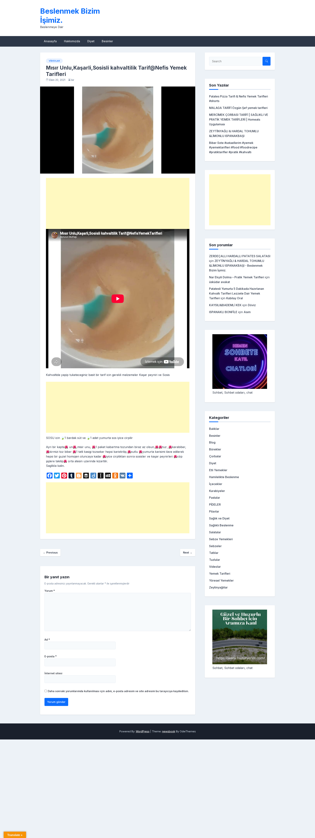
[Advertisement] (117, 203)
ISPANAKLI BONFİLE (223, 312)
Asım (247, 312)
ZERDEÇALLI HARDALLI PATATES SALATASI (239, 256)
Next (187, 552)
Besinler (107, 41)
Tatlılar (213, 553)
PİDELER (215, 504)
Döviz (252, 305)
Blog (212, 442)
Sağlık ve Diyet (219, 518)
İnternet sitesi (53, 673)
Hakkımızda (72, 41)
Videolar (54, 61)
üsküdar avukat (219, 282)
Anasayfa (50, 41)
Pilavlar (214, 511)
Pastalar (214, 497)
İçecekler (215, 484)
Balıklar (214, 429)
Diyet (90, 41)
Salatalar (215, 532)
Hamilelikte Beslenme (224, 477)
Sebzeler (215, 546)
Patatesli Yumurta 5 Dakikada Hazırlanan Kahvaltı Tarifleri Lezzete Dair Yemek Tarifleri (236, 293)
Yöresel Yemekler (221, 580)
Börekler (215, 449)
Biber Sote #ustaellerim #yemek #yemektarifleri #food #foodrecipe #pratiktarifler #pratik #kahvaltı (233, 147)
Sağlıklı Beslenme (221, 525)
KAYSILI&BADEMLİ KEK (225, 305)
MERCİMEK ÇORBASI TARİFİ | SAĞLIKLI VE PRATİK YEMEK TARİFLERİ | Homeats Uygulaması (238, 119)
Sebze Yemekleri (221, 539)
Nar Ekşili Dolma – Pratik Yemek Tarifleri (236, 277)
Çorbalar (215, 456)
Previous (50, 552)
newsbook (168, 731)
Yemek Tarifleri (219, 573)
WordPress (142, 731)
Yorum (49, 591)
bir (72, 79)
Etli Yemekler (218, 470)
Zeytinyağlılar (218, 587)
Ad (47, 639)
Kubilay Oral (234, 298)
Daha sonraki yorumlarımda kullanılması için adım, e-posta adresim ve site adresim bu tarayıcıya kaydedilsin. (118, 691)
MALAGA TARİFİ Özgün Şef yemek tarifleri (238, 108)
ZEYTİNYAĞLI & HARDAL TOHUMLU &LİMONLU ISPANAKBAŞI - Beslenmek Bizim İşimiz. (236, 265)
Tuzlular (214, 560)
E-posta (50, 656)
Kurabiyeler (217, 491)
